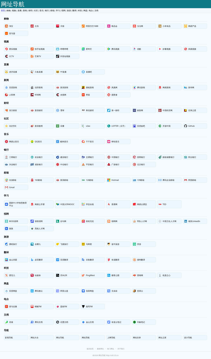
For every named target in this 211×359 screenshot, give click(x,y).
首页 (3, 10)
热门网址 (110, 349)
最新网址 (100, 349)
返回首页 (90, 349)
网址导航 (12, 4)
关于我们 (120, 349)
